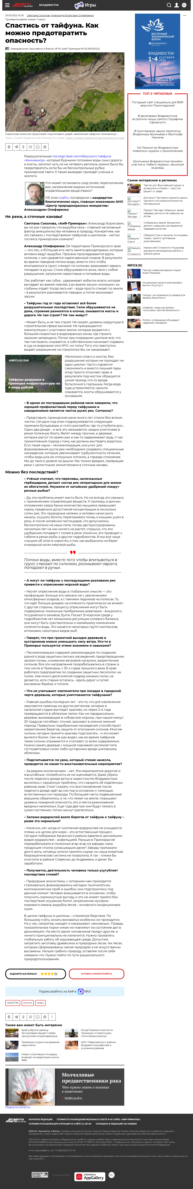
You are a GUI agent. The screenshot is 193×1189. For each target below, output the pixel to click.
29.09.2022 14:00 (14, 15)
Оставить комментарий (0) (96, 974)
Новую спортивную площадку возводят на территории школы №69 (40, 1057)
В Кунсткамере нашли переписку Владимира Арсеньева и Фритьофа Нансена (157, 134)
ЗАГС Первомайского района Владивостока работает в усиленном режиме (98, 1045)
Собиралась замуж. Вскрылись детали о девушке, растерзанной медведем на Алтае (163, 225)
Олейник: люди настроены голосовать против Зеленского (161, 309)
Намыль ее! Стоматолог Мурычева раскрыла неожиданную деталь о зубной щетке (164, 250)
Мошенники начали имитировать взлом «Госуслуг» (162, 284)
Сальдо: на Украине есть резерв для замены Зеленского (163, 296)
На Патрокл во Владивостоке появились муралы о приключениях (157, 149)
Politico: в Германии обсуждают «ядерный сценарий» (160, 321)
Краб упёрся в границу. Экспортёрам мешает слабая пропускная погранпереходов (39, 1033)
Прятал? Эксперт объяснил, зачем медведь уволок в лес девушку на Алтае (164, 213)
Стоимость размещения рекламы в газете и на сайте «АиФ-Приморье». (99, 1119)
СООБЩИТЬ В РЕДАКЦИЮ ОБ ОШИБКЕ (116, 1124)
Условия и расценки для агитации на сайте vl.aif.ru (60, 1124)
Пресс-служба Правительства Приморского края (95, 138)
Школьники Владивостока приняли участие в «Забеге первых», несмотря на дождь (158, 164)
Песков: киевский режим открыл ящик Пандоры (161, 271)
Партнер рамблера (61, 1175)
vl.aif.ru (64, 198)
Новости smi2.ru (17, 1107)
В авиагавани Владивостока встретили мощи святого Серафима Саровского (157, 119)
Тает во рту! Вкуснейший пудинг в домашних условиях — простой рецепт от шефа (164, 188)
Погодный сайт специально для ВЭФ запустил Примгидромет (157, 104)
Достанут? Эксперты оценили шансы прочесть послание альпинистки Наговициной (165, 200)
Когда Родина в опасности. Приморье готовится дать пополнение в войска (97, 1033)
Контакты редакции (40, 1119)
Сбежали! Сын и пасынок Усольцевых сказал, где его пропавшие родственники (166, 238)
